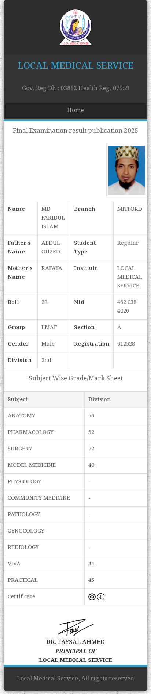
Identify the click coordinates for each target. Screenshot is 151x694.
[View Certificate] (92, 596)
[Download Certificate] (100, 596)
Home (75, 110)
